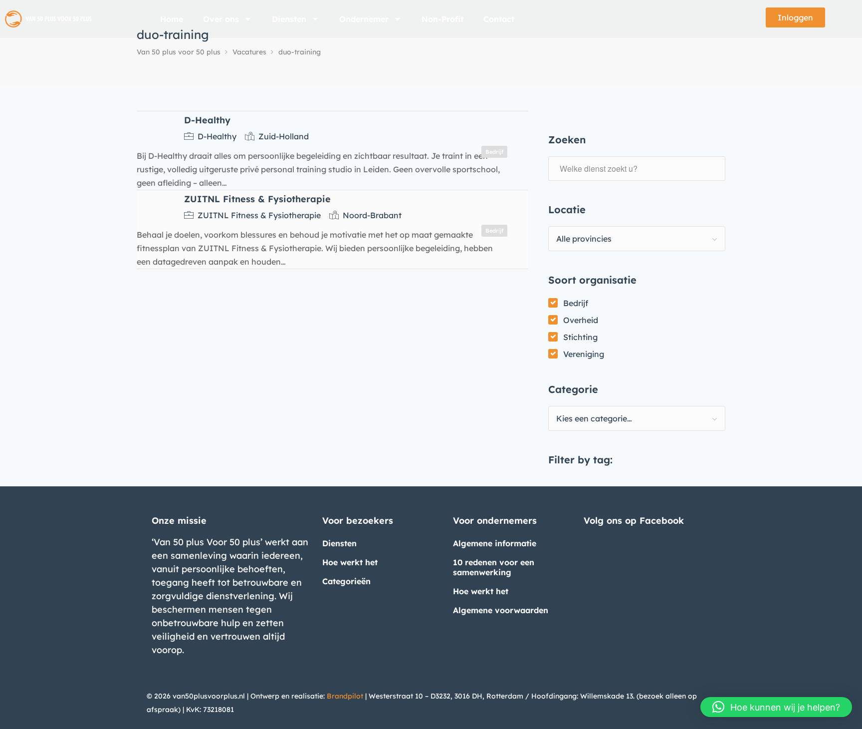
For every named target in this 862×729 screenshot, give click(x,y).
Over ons (221, 19)
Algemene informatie (494, 543)
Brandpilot (345, 696)
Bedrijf (575, 303)
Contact (498, 19)
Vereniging (583, 354)
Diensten (289, 19)
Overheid (580, 320)
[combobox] (636, 238)
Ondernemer (364, 19)
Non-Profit (442, 19)
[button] (776, 707)
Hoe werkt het (350, 562)
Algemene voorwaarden (500, 610)
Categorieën (346, 581)
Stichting (580, 337)
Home (171, 19)
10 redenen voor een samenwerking (493, 567)
